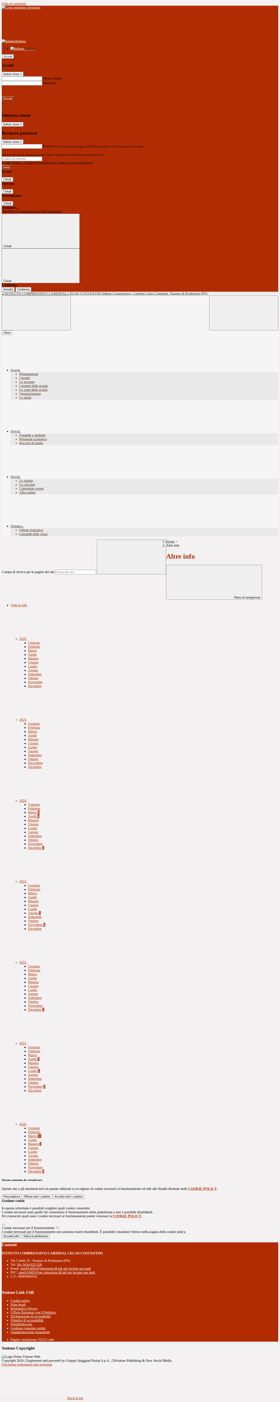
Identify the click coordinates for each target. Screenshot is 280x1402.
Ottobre (33, 678)
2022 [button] (23, 962)
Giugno (33, 662)
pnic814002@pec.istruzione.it (57, 1272)
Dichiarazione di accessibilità (30, 1316)
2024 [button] (23, 800)
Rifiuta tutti (37, 1196)
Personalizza (12, 1196)
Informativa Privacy (24, 1308)
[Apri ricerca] (243, 313)
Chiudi (7, 179)
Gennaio (34, 643)
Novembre (35, 682)
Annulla (8, 289)
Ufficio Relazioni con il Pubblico (33, 1312)
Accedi (8, 56)
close (7, 332)
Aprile (32, 654)
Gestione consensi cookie (28, 1328)
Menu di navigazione (246, 597)
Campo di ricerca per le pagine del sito (28, 572)
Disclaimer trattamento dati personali (27, 1364)
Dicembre (35, 686)
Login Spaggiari (114, 154)
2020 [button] (23, 1124)
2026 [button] (23, 639)
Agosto (33, 670)
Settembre (35, 674)
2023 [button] (23, 881)
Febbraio (34, 647)
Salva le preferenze (35, 1236)
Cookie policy (20, 1301)
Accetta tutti (68, 1196)
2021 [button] (23, 1043)
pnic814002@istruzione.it (55, 1268)
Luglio (32, 666)
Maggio (33, 658)
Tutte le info (18, 605)
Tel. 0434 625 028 (29, 1264)
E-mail (47, 146)
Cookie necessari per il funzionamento (28, 1228)
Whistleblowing (21, 1324)
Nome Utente (52, 78)
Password (49, 83)
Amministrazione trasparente (30, 1332)
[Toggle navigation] (36, 313)
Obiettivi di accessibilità (26, 1320)
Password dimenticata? (17, 91)
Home (170, 541)
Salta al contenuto (14, 3)
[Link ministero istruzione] (21, 7)
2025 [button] (23, 720)
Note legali (18, 1304)
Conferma (23, 289)
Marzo (32, 650)
